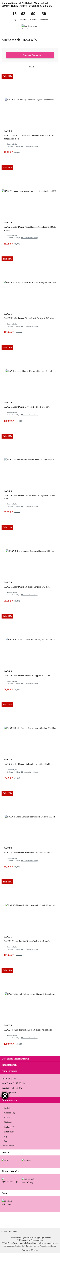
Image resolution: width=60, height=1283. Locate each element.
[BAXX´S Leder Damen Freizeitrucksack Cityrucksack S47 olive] (30, 459)
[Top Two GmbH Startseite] (30, 26)
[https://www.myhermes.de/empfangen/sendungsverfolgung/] (26, 1160)
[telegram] (44, 1223)
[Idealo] (10, 1202)
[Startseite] (2, 33)
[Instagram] (24, 1223)
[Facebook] (15, 1223)
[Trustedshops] (30, 1180)
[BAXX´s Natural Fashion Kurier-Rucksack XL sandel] (30, 905)
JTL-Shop (34, 1250)
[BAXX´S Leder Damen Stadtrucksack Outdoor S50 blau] (30, 728)
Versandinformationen (48, 1246)
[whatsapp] (34, 1223)
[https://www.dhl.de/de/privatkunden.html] (5, 1160)
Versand (48, 1237)
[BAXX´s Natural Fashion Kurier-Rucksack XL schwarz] (30, 994)
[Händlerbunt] (10, 1180)
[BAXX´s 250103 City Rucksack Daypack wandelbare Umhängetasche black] (30, 99)
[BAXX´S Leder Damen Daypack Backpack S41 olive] (30, 371)
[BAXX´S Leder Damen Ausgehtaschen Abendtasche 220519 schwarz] (30, 191)
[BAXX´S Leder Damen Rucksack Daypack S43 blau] (30, 551)
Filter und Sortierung (31, 55)
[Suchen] (8, 26)
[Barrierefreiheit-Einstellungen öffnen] (5, 1095)
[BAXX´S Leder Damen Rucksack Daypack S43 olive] (30, 639)
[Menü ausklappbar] (3, 26)
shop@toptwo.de (9, 1092)
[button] (51, 26)
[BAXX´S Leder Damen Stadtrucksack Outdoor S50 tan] (30, 816)
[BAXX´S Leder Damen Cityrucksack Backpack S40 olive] (30, 282)
